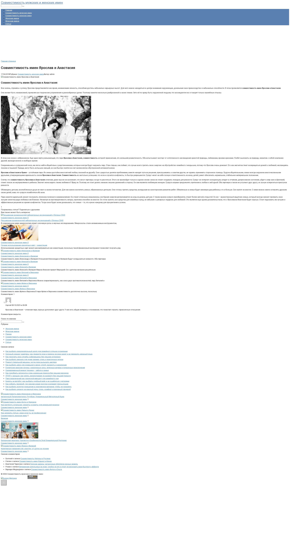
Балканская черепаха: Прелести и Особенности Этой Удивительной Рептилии (33, 440)
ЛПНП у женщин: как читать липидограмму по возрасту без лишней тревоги (38, 376)
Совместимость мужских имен (18, 13)
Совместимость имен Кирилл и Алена (35, 461)
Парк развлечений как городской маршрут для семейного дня (32, 378)
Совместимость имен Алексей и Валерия (18, 267)
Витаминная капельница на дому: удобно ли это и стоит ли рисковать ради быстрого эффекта (59, 467)
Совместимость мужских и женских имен (32, 2)
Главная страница (8, 61)
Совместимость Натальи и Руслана (35, 459)
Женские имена (12, 18)
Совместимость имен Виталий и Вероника (19, 278)
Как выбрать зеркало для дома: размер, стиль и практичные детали (34, 359)
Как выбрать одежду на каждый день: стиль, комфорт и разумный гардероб (38, 389)
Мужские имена (12, 21)
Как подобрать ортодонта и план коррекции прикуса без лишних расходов (37, 373)
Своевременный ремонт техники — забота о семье (27, 370)
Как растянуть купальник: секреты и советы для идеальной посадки (30, 405)
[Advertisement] (145, 43)
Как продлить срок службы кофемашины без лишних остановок (33, 357)
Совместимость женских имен (18, 16)
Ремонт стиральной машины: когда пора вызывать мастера (31, 362)
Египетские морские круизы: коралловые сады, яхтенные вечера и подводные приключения (45, 368)
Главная (8, 10)
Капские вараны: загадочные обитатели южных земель (54, 464)
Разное (8, 334)
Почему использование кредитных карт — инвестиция (24, 245)
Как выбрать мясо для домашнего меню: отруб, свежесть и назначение (36, 365)
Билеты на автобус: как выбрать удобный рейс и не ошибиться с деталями (37, 381)
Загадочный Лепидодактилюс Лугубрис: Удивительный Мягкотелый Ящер (32, 397)
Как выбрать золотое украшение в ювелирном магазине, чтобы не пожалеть (38, 387)
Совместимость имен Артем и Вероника (18, 289)
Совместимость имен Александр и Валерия (19, 256)
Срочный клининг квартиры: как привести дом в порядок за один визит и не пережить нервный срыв (48, 354)
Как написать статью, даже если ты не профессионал (23, 413)
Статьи (8, 24)
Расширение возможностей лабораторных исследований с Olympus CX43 (32, 220)
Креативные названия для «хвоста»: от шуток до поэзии (25, 449)
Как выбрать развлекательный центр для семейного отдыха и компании (36, 351)
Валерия (4, 418)
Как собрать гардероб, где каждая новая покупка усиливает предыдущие (36, 384)
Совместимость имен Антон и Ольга (46, 469)
